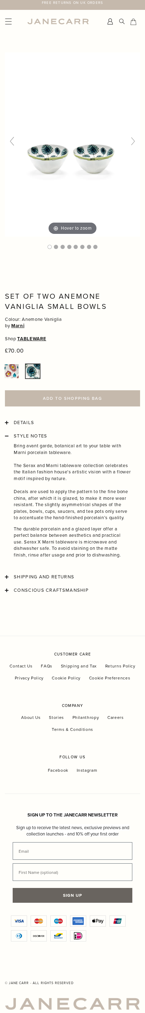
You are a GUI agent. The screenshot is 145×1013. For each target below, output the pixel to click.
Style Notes (30, 436)
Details (24, 422)
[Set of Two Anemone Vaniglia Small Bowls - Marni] (63, 247)
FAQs (46, 666)
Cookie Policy (66, 678)
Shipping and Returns (44, 576)
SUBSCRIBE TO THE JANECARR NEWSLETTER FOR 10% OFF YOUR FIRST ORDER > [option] (72, 5)
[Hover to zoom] (72, 144)
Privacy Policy (29, 678)
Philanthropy (85, 717)
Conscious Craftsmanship (51, 590)
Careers (115, 717)
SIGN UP (72, 895)
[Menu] (14, 21)
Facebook (58, 770)
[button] (12, 371)
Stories (56, 717)
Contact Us (21, 666)
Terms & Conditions (72, 729)
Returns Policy (120, 666)
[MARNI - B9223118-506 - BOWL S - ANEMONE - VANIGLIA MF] (56, 247)
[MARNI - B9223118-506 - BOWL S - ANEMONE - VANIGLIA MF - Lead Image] (50, 247)
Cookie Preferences (110, 678)
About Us (30, 717)
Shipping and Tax (79, 666)
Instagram (87, 770)
